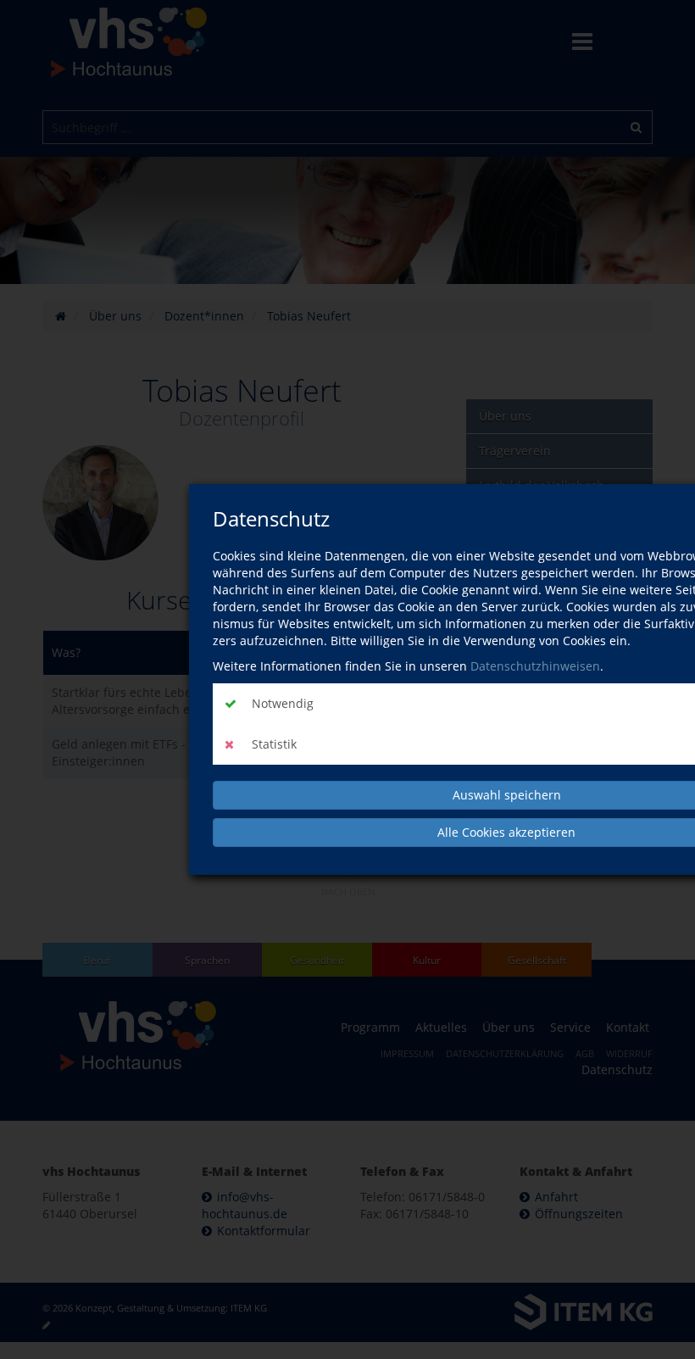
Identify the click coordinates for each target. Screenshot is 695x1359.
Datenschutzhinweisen (535, 666)
